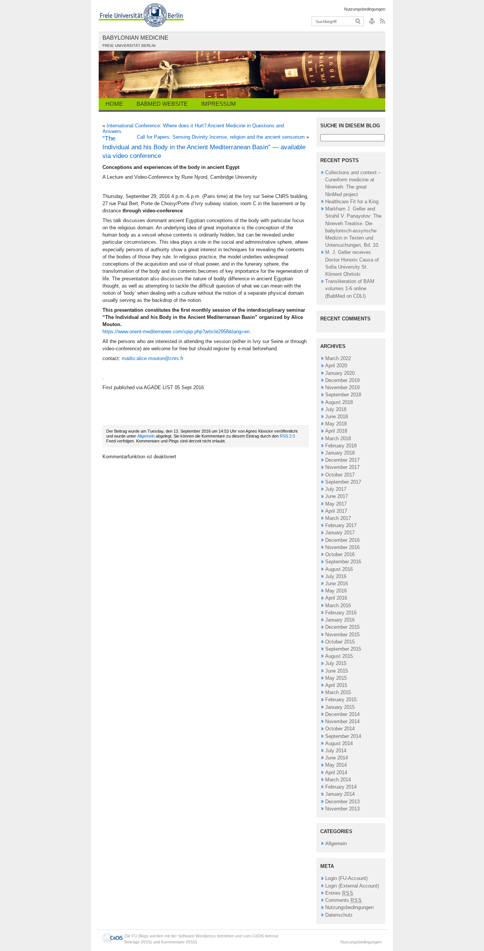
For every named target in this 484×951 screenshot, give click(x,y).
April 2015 (336, 685)
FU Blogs (140, 936)
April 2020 (336, 365)
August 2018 (339, 402)
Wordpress (205, 936)
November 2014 (342, 721)
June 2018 (336, 416)
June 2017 (336, 496)
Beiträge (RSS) (138, 942)
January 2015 (340, 707)
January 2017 (340, 532)
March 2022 (338, 358)
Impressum (218, 104)
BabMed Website (162, 104)
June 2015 (336, 671)
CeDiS (258, 936)
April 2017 (336, 511)
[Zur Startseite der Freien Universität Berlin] (141, 15)
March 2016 (338, 605)
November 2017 (342, 467)
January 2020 (340, 373)
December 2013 (342, 801)
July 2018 (335, 409)
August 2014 (339, 743)
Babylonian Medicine (135, 37)
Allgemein (146, 436)
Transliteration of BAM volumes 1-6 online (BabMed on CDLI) (349, 288)
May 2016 (336, 591)
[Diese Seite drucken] (372, 23)
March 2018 (338, 438)
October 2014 (340, 728)
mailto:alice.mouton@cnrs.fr (152, 358)
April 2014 (336, 772)
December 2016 (342, 540)
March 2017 (338, 518)
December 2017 (342, 460)
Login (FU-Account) (346, 878)
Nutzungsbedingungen (364, 9)
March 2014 (338, 779)
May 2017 (336, 504)
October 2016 (340, 554)
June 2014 (336, 758)
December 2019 (342, 380)
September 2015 (343, 649)
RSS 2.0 (287, 436)
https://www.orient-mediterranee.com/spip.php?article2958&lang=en (176, 331)
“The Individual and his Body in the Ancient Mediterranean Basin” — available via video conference (204, 147)
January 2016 (340, 620)
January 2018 (340, 453)
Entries (339, 893)
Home (114, 104)
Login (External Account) (352, 886)
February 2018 (341, 445)
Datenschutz (339, 915)
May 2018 (336, 424)
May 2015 (336, 678)
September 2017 (343, 482)
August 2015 (339, 656)
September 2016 (343, 561)
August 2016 (339, 569)
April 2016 (336, 598)
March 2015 (338, 692)
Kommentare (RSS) (179, 942)
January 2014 (340, 794)
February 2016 (341, 612)
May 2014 (336, 765)
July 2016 (335, 576)
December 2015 (342, 627)
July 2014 (335, 750)
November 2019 (342, 387)
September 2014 (343, 736)
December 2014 (342, 714)
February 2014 (341, 787)
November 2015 (342, 634)
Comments (343, 900)
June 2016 (336, 583)
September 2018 (343, 394)
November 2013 (342, 809)
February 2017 (341, 525)
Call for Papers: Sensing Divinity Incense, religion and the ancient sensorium (221, 137)
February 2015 (341, 699)
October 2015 (340, 642)
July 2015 (335, 663)
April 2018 (336, 431)
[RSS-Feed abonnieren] (381, 23)
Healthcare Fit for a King (352, 201)
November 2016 (342, 547)
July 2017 (335, 489)
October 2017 (340, 475)
